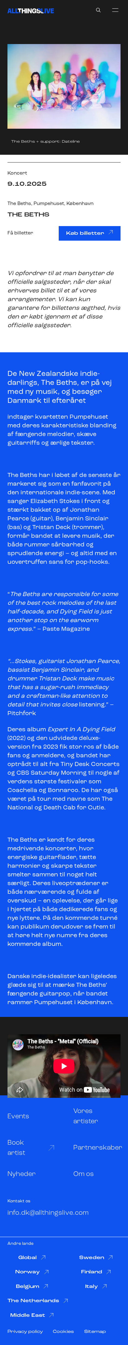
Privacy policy (25, 1331)
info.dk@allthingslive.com (48, 1213)
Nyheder (21, 1174)
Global (27, 1257)
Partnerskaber (97, 1148)
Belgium (27, 1286)
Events (18, 1116)
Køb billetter (85, 233)
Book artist (16, 1148)
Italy (91, 1286)
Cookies (63, 1331)
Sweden (91, 1257)
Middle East (27, 1315)
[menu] (115, 10)
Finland (91, 1272)
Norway (27, 1272)
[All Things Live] (30, 10)
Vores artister (85, 1116)
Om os (83, 1174)
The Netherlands (33, 1300)
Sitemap (95, 1331)
